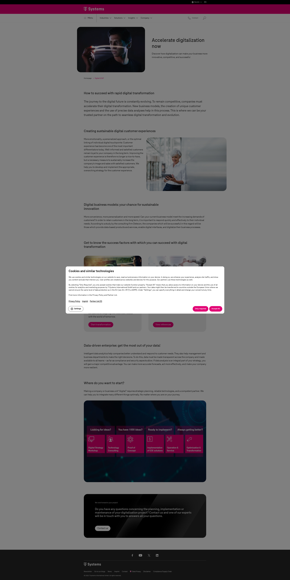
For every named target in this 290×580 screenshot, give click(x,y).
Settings (77, 308)
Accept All (215, 308)
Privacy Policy (74, 301)
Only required (200, 308)
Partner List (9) (96, 301)
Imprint (85, 301)
